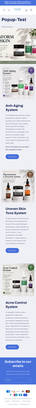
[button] (4, 10)
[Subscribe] (29, 380)
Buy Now (12, 156)
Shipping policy (25, 404)
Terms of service (13, 404)
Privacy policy (26, 401)
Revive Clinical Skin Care (16, 398)
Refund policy (16, 401)
